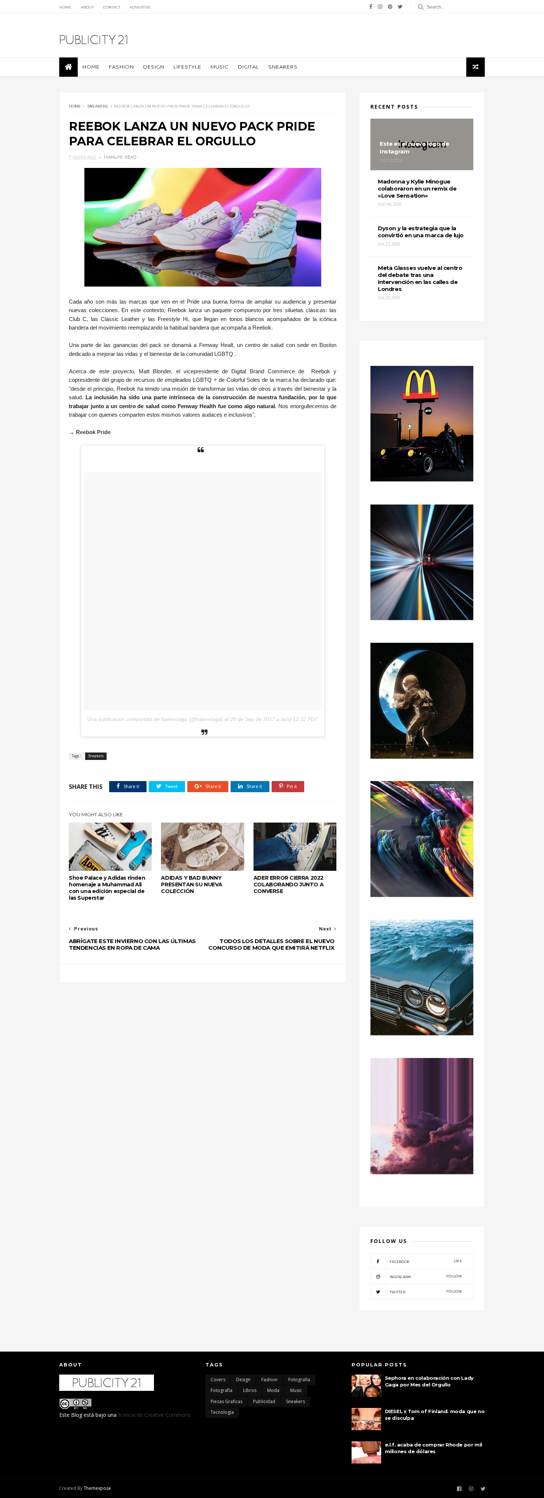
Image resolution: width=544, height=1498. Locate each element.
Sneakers (283, 67)
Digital (248, 67)
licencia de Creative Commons (154, 1414)
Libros (249, 1390)
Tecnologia (222, 1412)
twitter (426, 1291)
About (87, 7)
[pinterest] (390, 6)
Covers (218, 1379)
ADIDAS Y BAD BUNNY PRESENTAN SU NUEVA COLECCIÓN (191, 884)
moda (273, 1390)
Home (65, 7)
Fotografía (221, 1390)
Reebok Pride (93, 432)
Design (153, 67)
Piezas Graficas (226, 1401)
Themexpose (97, 1488)
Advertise (140, 7)
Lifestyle (187, 67)
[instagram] (380, 6)
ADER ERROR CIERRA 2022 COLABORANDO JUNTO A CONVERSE (288, 884)
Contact (111, 7)
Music (220, 67)
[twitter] (400, 6)
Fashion (121, 67)
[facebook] (370, 6)
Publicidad (264, 1401)
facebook (426, 1261)
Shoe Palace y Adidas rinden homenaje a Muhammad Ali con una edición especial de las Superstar (107, 887)
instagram (426, 1276)
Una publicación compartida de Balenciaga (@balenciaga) (155, 719)
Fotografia (299, 1379)
